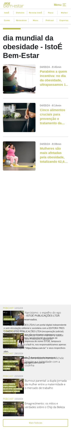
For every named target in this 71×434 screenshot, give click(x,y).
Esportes (64, 20)
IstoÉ (6, 13)
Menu (35, 20)
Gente (7, 20)
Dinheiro (20, 13)
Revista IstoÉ (35, 13)
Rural (50, 13)
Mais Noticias (35, 423)
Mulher (64, 13)
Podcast (50, 20)
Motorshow (21, 20)
